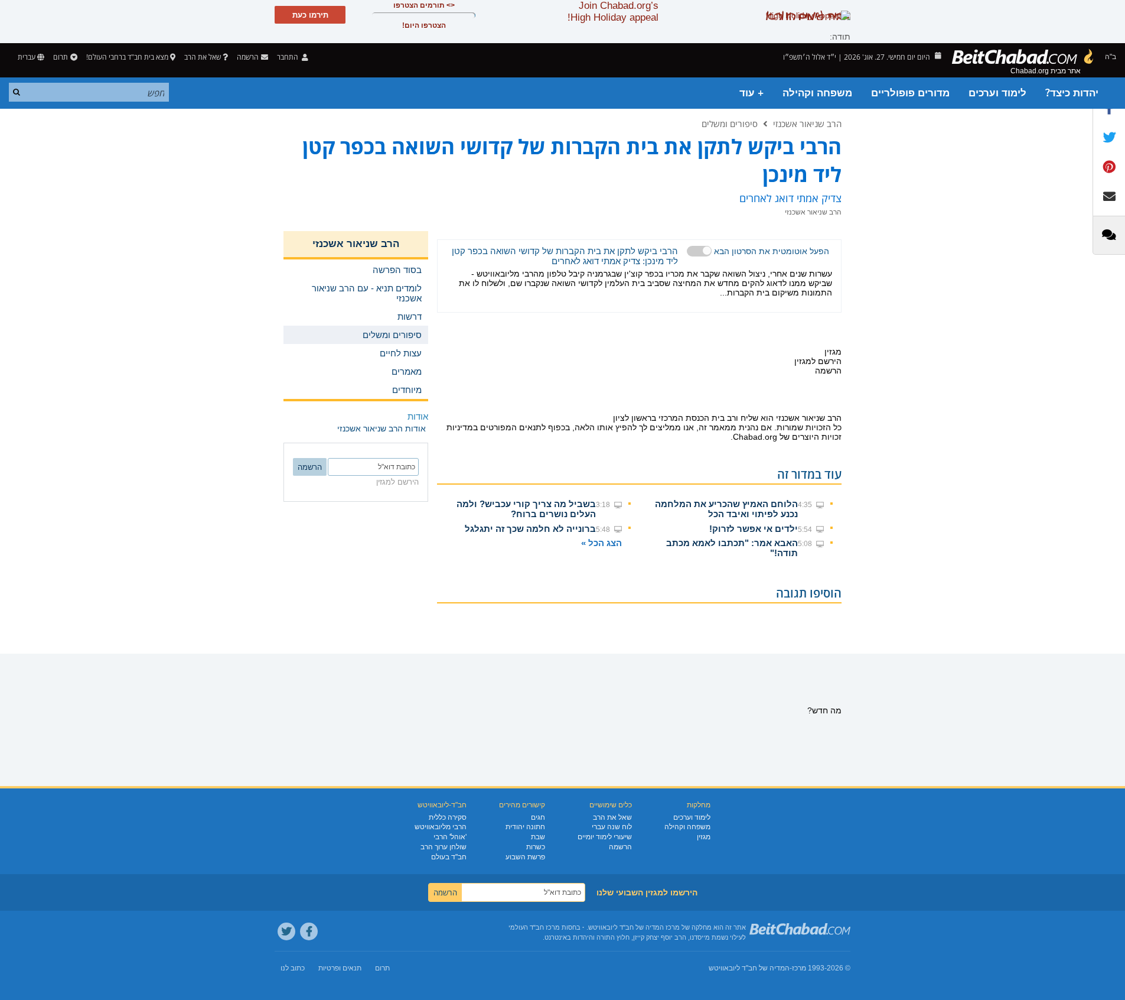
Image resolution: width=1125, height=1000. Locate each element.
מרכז (799, 968)
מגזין (703, 837)
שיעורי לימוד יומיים (605, 837)
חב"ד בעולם (449, 857)
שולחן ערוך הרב (443, 847)
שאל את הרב (202, 57)
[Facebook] (309, 931)
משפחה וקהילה (817, 93)
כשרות (535, 847)
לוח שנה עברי (612, 827)
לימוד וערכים (997, 93)
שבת (538, 837)
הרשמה (620, 847)
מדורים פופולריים (910, 93)
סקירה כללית (448, 817)
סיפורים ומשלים (730, 123)
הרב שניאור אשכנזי (807, 123)
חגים (538, 817)
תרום (60, 57)
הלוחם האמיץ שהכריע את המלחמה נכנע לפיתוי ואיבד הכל (726, 509)
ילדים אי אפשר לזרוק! (753, 529)
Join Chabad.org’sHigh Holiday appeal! (613, 11)
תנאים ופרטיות (339, 968)
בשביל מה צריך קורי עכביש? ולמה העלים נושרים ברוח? (526, 509)
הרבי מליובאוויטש (441, 827)
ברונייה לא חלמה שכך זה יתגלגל (530, 529)
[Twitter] (286, 931)
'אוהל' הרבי (450, 837)
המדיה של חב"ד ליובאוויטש (749, 968)
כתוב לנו (293, 968)
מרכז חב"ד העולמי (534, 927)
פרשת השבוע (525, 857)
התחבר (288, 57)
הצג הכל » (601, 543)
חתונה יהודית (525, 827)
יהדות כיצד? (1071, 93)
